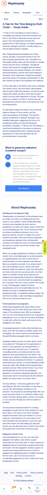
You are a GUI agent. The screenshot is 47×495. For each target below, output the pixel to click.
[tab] (4, 490)
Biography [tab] (27, 13)
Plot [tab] (37, 13)
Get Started (23, 188)
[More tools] (44, 490)
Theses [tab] (16, 13)
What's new (44, 246)
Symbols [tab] (5, 13)
